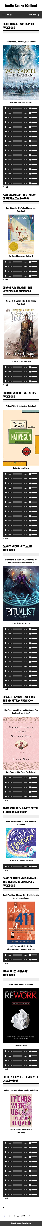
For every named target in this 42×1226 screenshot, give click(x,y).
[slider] (35, 108)
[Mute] (29, 108)
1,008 (23, 1215)
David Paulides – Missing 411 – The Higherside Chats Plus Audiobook (20, 881)
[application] (21, 108)
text (6, 187)
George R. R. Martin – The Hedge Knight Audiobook (17, 289)
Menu (9, 14)
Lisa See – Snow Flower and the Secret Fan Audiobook (19, 698)
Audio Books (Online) (21, 5)
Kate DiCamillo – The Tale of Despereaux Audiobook (19, 196)
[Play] (6, 108)
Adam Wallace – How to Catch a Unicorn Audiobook (20, 810)
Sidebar (32, 14)
